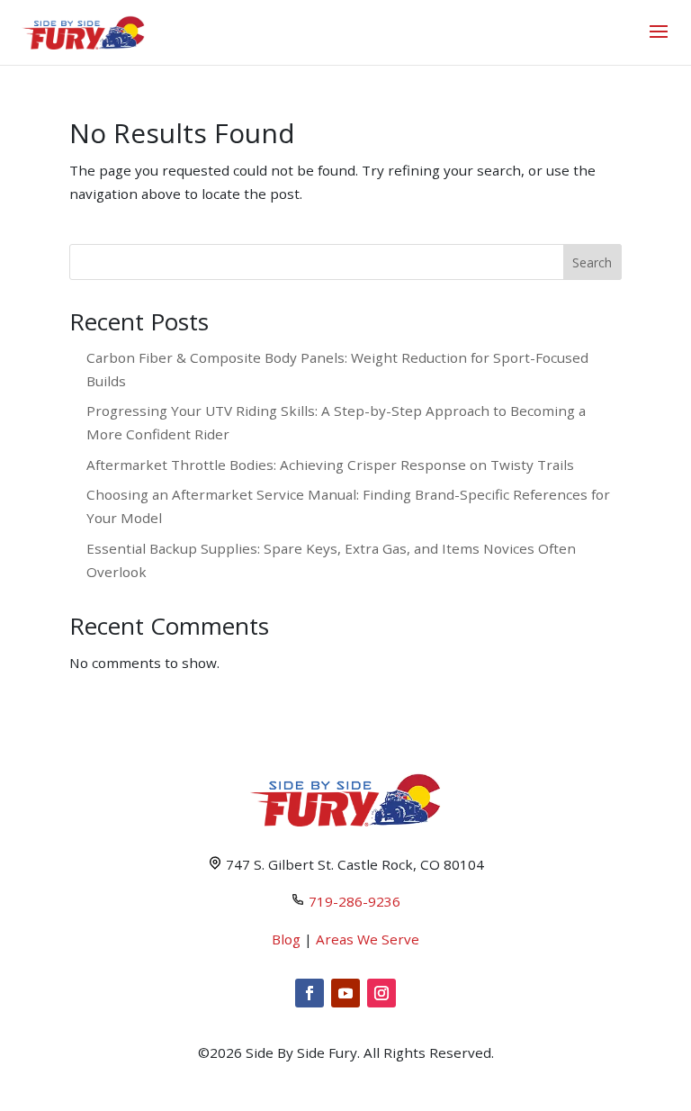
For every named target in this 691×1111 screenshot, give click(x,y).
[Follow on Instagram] (381, 993)
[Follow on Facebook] (309, 993)
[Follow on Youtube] (345, 993)
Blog (286, 939)
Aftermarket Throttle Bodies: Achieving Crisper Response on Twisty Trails (330, 465)
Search (592, 262)
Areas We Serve (367, 939)
